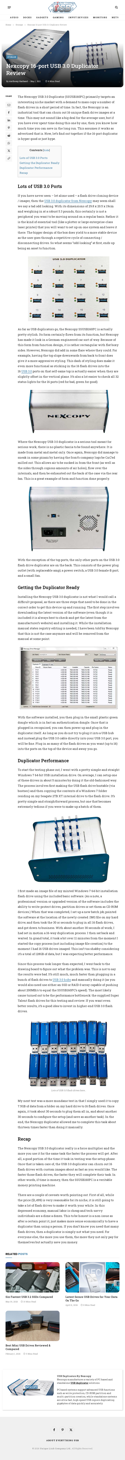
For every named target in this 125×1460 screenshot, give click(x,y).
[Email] (9, 105)
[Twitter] (9, 151)
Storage (11, 57)
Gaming (58, 17)
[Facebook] (9, 112)
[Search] (116, 7)
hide (46, 150)
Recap (24, 173)
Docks (27, 17)
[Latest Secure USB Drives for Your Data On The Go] (92, 1277)
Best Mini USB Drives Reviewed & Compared (28, 1347)
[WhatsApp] (9, 143)
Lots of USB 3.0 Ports (34, 158)
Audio (14, 17)
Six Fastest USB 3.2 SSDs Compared (29, 1297)
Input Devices (78, 17)
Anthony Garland (18, 81)
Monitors (100, 17)
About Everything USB (62, 1440)
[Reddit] (9, 135)
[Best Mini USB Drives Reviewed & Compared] (33, 1326)
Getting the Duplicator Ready (40, 163)
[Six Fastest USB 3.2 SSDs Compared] (33, 1277)
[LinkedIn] (9, 120)
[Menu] (9, 7)
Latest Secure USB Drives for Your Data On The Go (91, 1298)
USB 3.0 (26, 371)
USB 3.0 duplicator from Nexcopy (68, 201)
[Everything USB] (62, 7)
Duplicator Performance (36, 168)
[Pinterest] (9, 128)
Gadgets (42, 17)
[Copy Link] (9, 158)
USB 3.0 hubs (62, 980)
